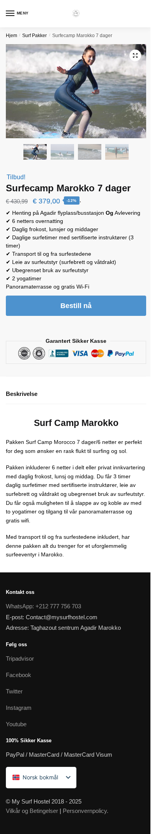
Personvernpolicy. (85, 810)
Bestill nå (76, 306)
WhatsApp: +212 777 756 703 (43, 606)
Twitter (14, 691)
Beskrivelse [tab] (21, 393)
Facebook (18, 675)
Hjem (11, 35)
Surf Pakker (34, 35)
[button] (135, 55)
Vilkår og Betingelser (32, 810)
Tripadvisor (20, 658)
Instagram (19, 707)
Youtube (16, 724)
